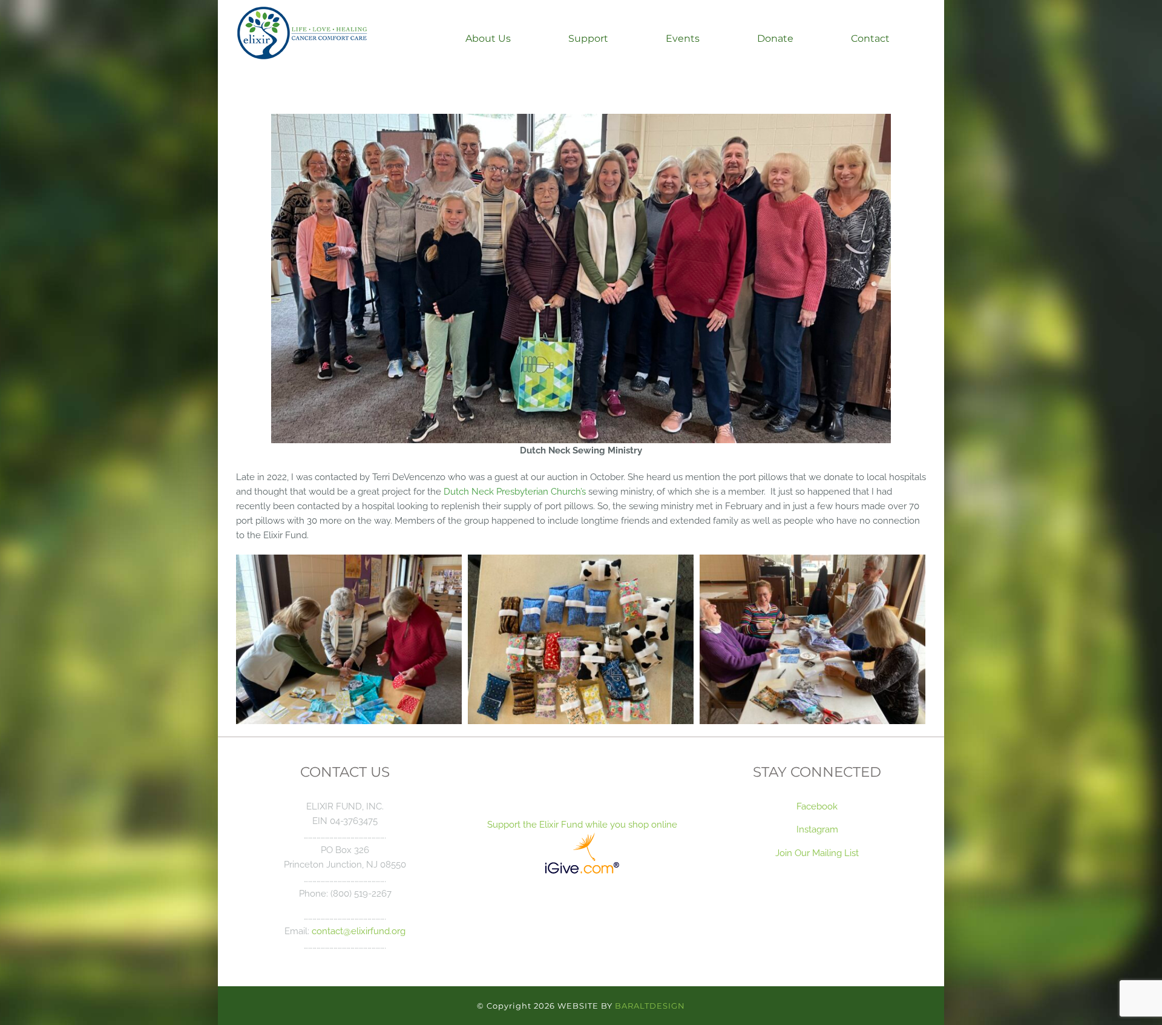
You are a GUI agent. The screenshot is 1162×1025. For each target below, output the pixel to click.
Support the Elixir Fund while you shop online (581, 824)
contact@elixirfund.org (358, 931)
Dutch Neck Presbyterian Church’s (515, 491)
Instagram (817, 829)
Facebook (817, 806)
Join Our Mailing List (817, 853)
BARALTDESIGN (650, 1005)
